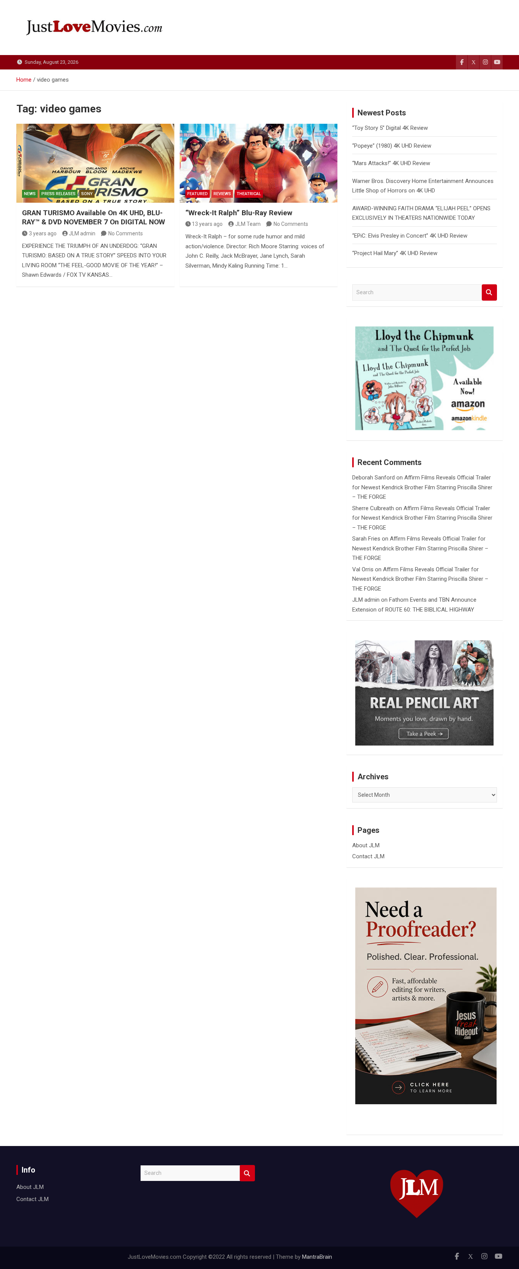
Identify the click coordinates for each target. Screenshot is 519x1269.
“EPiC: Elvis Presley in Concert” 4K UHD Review (409, 235)
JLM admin (82, 233)
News (30, 193)
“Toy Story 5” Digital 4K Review (390, 128)
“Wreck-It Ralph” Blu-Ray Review (238, 212)
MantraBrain (317, 1256)
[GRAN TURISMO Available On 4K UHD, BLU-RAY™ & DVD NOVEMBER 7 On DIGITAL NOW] (95, 163)
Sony (87, 193)
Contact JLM (368, 856)
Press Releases (58, 193)
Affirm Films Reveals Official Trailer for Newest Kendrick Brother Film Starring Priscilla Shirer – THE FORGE (422, 487)
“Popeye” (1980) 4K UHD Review (391, 145)
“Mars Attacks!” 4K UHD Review (391, 163)
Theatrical (249, 193)
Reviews (222, 193)
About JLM (366, 845)
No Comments (125, 233)
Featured (197, 193)
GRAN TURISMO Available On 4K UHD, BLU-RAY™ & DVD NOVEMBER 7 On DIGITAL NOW (93, 217)
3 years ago (43, 233)
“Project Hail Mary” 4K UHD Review (394, 253)
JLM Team (248, 224)
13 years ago (207, 224)
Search (489, 292)
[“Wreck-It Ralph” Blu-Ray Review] (259, 163)
